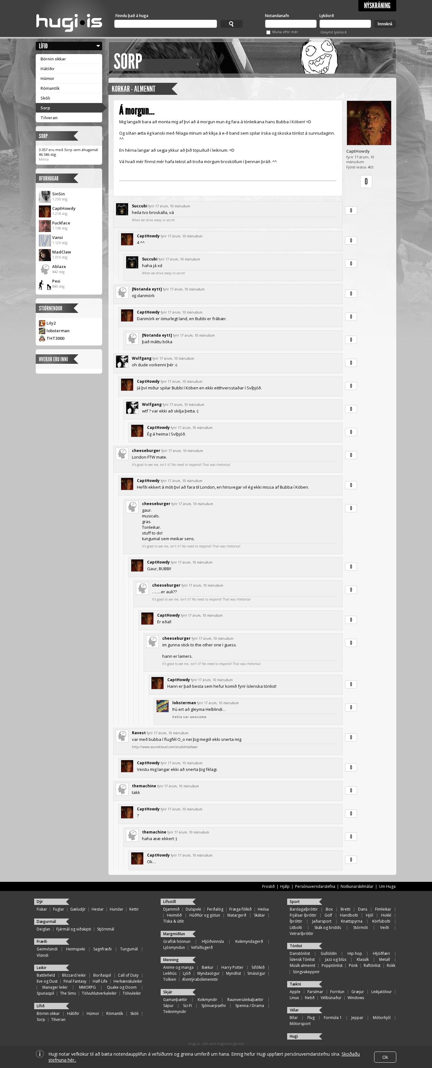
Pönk (353, 965)
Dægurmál (46, 921)
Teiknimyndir (174, 1011)
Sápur (168, 1005)
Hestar (98, 909)
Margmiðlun (174, 934)
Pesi (56, 281)
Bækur (207, 967)
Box (329, 909)
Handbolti (349, 915)
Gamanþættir (175, 999)
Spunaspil (45, 993)
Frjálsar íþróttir (303, 915)
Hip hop (355, 953)
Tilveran (49, 117)
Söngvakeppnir (306, 971)
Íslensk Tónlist (302, 959)
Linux (294, 997)
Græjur (357, 991)
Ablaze (59, 266)
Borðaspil (102, 975)
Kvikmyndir (207, 999)
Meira (44, 159)
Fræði (42, 941)
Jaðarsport (321, 921)
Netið (310, 997)
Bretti (345, 909)
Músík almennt (302, 965)
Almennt (144, 89)
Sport (295, 901)
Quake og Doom (122, 987)
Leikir (41, 967)
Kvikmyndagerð (249, 941)
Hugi (294, 1036)
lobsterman (58, 330)
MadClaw (61, 252)
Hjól (369, 915)
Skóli (45, 98)
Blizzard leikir (74, 975)
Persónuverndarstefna (315, 886)
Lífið (43, 46)
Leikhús (169, 973)
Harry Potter (232, 967)
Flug (311, 1017)
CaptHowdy (64, 208)
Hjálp (285, 886)
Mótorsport (300, 1023)
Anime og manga (178, 967)
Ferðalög (215, 909)
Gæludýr (78, 909)
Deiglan (43, 929)
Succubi (139, 206)
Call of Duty (128, 975)
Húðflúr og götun (204, 915)
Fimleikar (383, 909)
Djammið (171, 909)
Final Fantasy (75, 981)
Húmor (47, 78)
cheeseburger (146, 450)
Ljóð (187, 973)
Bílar (294, 1017)
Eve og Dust (47, 981)
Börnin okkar (53, 59)
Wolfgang (141, 358)
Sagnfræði (102, 949)
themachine (144, 786)
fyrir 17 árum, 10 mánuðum (169, 206)
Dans (362, 909)
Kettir (134, 909)
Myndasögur (208, 973)
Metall (384, 959)
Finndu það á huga (131, 15)
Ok (385, 1057)
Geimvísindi (47, 949)
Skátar (259, 915)
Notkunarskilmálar (357, 886)
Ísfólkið (258, 967)
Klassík (363, 959)
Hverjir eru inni (53, 359)
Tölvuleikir (132, 993)
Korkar (121, 89)
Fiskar (42, 909)
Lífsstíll (169, 901)
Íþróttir (296, 921)
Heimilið (174, 915)
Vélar (294, 1010)
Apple (295, 991)
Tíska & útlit (173, 921)
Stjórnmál (105, 929)
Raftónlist (372, 965)
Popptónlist (332, 965)
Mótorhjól (382, 1017)
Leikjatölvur (381, 991)
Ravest (139, 732)
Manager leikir (55, 987)
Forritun (337, 991)
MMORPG (87, 987)
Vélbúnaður (331, 997)
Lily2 (51, 323)
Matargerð (236, 915)
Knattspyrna (351, 921)
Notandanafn (277, 15)
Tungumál (129, 949)
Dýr (40, 901)
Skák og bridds (327, 927)
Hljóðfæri (381, 953)
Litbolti (296, 927)
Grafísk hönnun (176, 941)
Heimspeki (75, 949)
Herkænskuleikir (128, 981)
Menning (171, 959)
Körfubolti (381, 921)
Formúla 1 (333, 1017)
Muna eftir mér (285, 31)
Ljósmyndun (174, 947)
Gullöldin (329, 953)
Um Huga (387, 886)
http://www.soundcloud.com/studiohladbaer (165, 747)
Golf (328, 915)
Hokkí (386, 915)
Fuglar (58, 909)
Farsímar (315, 991)
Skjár (167, 992)
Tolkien (169, 979)
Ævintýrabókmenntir (200, 979)
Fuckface (61, 223)
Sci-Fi (187, 1005)
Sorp (45, 108)
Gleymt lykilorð (333, 32)
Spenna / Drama (249, 1005)
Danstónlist (300, 953)
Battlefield (46, 975)
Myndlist (233, 973)
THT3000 (55, 338)
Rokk (391, 965)
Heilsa (263, 909)
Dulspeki (193, 909)
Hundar (116, 909)
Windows (356, 997)
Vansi (57, 237)
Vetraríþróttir (301, 933)
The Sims (68, 993)
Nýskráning (377, 5)
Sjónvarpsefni (213, 1005)
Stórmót (360, 927)
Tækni (295, 984)
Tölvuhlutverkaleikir (99, 993)
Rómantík (49, 88)
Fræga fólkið (240, 909)
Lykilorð (326, 15)
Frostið (268, 886)
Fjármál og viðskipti (73, 929)
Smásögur (256, 973)
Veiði (384, 927)
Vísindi (42, 955)
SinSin (58, 194)
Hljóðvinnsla (213, 941)
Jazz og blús (335, 959)
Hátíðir (47, 68)
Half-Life (100, 981)
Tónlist (296, 946)
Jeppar (357, 1017)
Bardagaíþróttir (304, 909)
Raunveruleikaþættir (245, 999)
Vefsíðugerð (202, 947)
